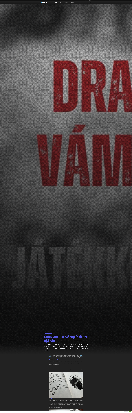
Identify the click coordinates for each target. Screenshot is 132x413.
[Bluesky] (88, 0)
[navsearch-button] (90, 2)
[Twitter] (89, 0)
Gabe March (46, 352)
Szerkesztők (66, 2)
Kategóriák (61, 2)
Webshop (73, 2)
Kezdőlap (56, 2)
